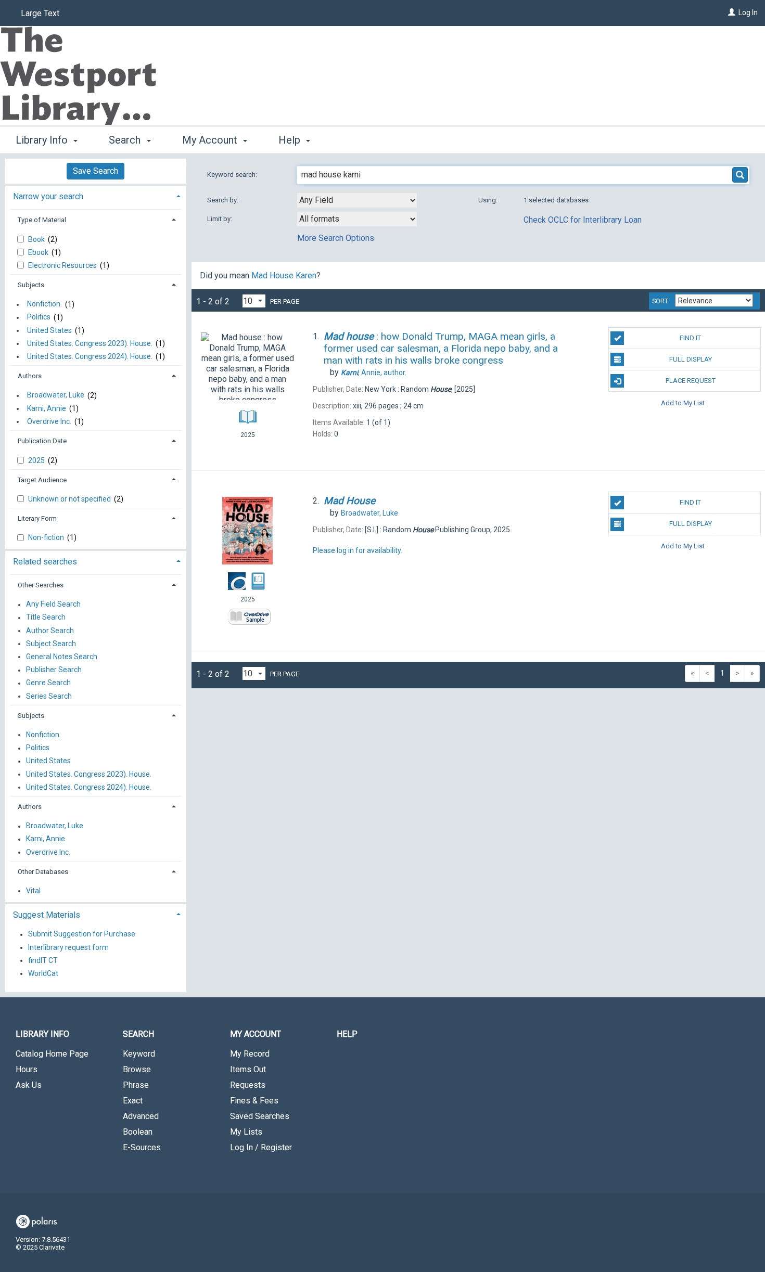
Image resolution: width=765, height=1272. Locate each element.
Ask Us (29, 1085)
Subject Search (51, 643)
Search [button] (126, 140)
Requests (247, 1085)
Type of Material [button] (42, 220)
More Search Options (335, 238)
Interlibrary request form (68, 947)
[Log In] (731, 12)
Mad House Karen (283, 275)
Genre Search (48, 683)
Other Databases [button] (43, 872)
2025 (37, 460)
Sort (660, 301)
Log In (748, 12)
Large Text (40, 13)
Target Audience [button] (42, 480)
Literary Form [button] (37, 518)
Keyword (139, 1054)
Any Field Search (53, 604)
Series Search (49, 696)
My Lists (246, 1132)
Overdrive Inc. (49, 421)
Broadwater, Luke (55, 395)
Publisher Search (54, 670)
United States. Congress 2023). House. (89, 343)
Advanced (141, 1116)
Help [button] (290, 140)
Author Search (50, 630)
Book (37, 239)
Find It (690, 338)
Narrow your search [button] (48, 196)
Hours (26, 1069)
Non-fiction (47, 537)
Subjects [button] (31, 285)
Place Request (691, 380)
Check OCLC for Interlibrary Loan (583, 220)
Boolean (137, 1132)
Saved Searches (259, 1116)
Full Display (690, 359)
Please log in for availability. (357, 550)
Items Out (248, 1069)
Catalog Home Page (52, 1054)
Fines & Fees (254, 1101)
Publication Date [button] (42, 441)
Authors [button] (30, 376)
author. (373, 372)
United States (49, 330)
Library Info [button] (43, 140)
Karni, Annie (46, 408)
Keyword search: (233, 174)
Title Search (46, 617)
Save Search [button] (95, 171)
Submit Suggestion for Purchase (81, 934)
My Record (250, 1054)
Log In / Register (261, 1147)
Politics (38, 317)
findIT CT (43, 960)
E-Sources (142, 1147)
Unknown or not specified (70, 499)
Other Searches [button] (40, 585)
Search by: (223, 200)
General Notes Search (61, 656)
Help (347, 1034)
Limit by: (220, 219)
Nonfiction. (44, 304)
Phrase (136, 1085)
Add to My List (683, 402)
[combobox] (357, 200)
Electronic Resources (63, 265)
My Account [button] (211, 140)
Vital (33, 890)
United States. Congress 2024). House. (89, 356)
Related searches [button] (45, 562)
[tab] (95, 195)
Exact (133, 1101)
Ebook (39, 252)
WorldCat (43, 973)
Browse (137, 1069)
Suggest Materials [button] (46, 915)
